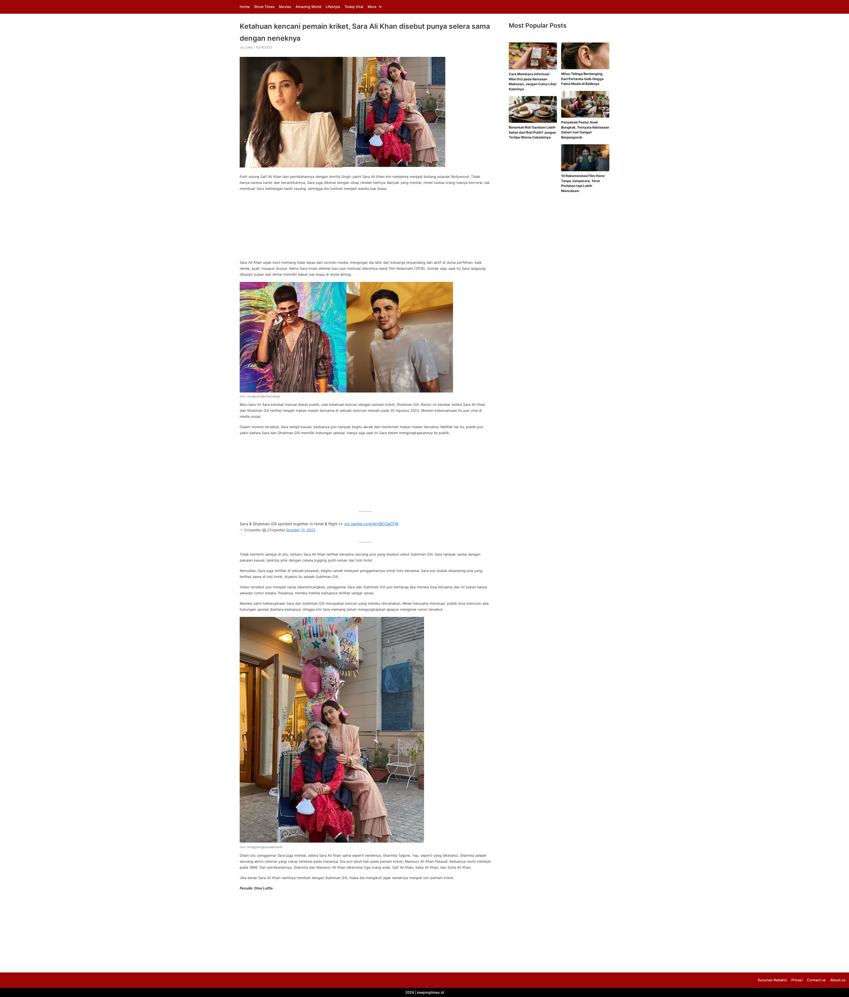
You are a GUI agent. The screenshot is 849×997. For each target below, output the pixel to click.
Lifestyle (333, 6)
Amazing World (308, 6)
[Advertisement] (365, 227)
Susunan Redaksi (772, 980)
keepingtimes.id (430, 992)
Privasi (797, 980)
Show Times (264, 6)
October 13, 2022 (301, 530)
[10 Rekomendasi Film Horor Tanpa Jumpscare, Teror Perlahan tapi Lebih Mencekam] (585, 157)
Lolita (248, 47)
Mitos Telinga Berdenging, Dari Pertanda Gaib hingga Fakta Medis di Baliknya (582, 79)
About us (838, 980)
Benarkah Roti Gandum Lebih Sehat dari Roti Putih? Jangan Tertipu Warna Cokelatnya (532, 132)
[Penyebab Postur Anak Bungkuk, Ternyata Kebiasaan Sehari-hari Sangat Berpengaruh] (585, 104)
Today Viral (353, 6)
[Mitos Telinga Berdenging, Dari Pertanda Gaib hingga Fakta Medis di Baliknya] (585, 55)
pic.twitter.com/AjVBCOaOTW (371, 524)
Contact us (816, 980)
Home (245, 6)
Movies (285, 6)
